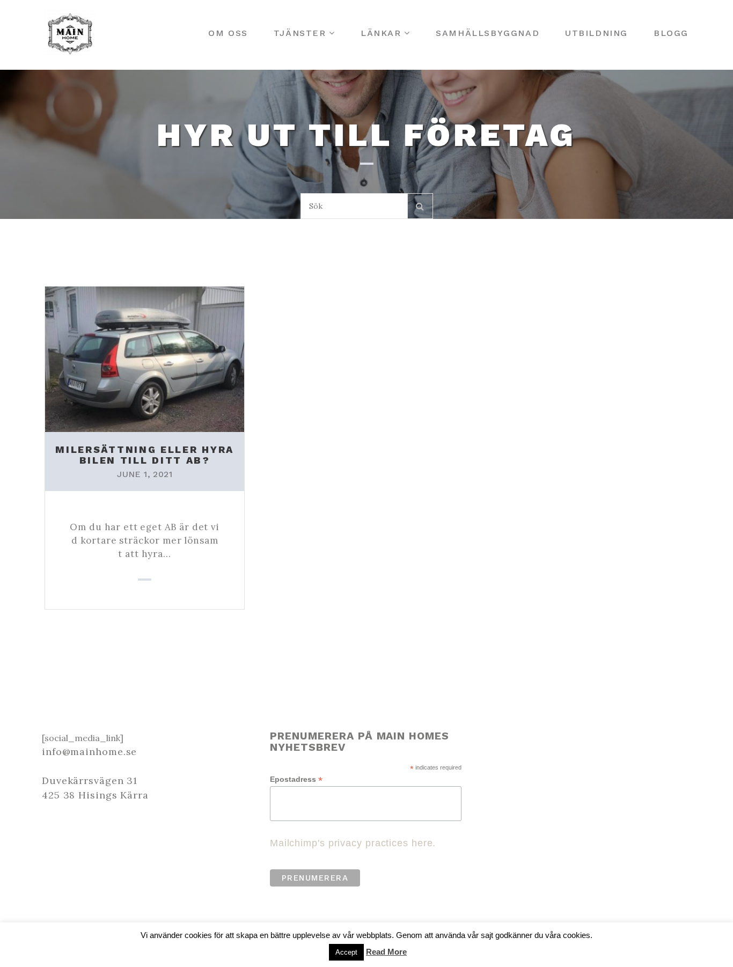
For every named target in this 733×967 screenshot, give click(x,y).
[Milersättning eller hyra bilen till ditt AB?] (144, 358)
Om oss (228, 33)
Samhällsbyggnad (487, 33)
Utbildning (596, 33)
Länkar (381, 33)
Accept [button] (346, 952)
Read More (386, 951)
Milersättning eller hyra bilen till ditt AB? (144, 455)
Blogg (671, 33)
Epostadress (296, 779)
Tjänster (300, 33)
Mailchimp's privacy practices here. (353, 843)
